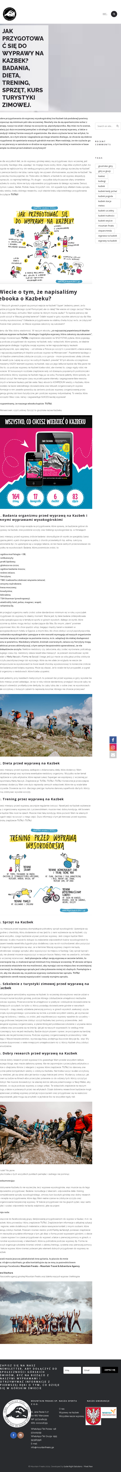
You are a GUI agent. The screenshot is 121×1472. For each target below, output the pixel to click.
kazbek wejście (105, 220)
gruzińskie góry (105, 166)
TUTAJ (24, 338)
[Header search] (114, 14)
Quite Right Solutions (73, 1466)
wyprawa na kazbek (107, 235)
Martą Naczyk (13, 657)
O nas (61, 1409)
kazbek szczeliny (106, 210)
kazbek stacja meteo (104, 203)
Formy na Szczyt (30, 657)
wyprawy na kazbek (107, 240)
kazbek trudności (106, 215)
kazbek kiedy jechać (107, 191)
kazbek (101, 186)
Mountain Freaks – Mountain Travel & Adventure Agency (50, 1266)
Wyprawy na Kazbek (69, 1412)
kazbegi (102, 181)
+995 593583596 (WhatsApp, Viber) (68, 2)
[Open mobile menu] (106, 14)
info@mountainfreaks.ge (104, 2)
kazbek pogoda (105, 196)
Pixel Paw (88, 1466)
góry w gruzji (104, 171)
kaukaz (101, 176)
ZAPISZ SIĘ (109, 1369)
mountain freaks (106, 225)
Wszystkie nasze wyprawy (71, 1416)
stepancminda (105, 230)
